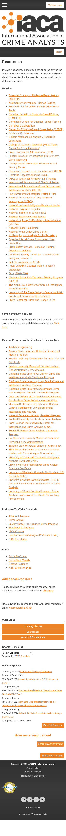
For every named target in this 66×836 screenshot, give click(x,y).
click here (48, 590)
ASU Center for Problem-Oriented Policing (32, 102)
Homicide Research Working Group (28, 174)
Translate (25, 656)
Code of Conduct (33, 772)
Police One (15, 243)
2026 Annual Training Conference (36, 671)
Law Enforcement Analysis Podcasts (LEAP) (33, 535)
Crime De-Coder (18, 556)
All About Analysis (19, 516)
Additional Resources (17, 579)
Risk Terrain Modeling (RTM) (24, 262)
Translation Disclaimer (33, 775)
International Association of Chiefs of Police (34, 182)
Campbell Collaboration (22, 125)
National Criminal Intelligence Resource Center (34, 205)
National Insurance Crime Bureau (27, 216)
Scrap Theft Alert (18, 273)
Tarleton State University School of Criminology (35, 445)
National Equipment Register (24, 209)
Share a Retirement (52, 755)
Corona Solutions (18, 563)
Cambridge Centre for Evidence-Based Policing (35, 121)
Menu (4, 5)
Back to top (31, 807)
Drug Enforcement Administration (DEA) (31, 152)
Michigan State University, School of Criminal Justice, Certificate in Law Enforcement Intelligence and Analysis (33, 408)
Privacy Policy (33, 768)
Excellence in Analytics (21, 527)
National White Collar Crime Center (28, 231)
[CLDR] (33, 28)
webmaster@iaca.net (20, 607)
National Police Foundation (24, 227)
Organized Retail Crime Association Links (31, 239)
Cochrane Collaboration (22, 133)
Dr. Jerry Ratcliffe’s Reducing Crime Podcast (33, 523)
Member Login (55, 5)
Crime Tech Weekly (19, 560)
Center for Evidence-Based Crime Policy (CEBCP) (36, 129)
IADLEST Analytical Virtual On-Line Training (32, 178)
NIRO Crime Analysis (20, 567)
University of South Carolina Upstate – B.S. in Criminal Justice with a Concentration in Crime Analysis (34, 483)
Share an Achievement (50, 744)
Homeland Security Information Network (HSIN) (35, 171)
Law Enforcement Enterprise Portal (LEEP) (32, 193)
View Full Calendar (53, 725)
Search (59, 52)
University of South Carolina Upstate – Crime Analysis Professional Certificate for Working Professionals (34, 495)
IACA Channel (16, 531)
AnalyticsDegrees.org (20, 347)
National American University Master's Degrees (35, 415)
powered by (24, 814)
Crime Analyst (16, 520)
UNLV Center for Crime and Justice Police (32, 300)
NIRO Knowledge (18, 539)
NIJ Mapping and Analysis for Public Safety (33, 235)
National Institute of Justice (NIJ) (27, 212)
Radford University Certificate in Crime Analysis (35, 419)
